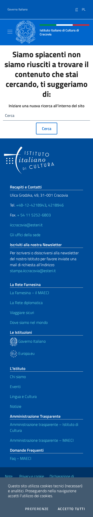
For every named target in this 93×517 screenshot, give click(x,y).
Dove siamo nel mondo (29, 322)
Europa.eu (25, 353)
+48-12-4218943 (30, 205)
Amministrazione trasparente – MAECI (42, 440)
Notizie (15, 406)
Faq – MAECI (20, 458)
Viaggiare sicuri (22, 312)
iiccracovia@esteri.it (26, 225)
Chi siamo (18, 377)
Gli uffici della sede (25, 235)
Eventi (15, 386)
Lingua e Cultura (23, 396)
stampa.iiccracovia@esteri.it (33, 271)
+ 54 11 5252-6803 (34, 215)
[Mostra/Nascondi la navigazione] (10, 32)
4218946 (56, 205)
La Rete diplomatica (26, 303)
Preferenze (37, 509)
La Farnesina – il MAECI (29, 293)
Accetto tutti (71, 509)
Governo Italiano (17, 9)
